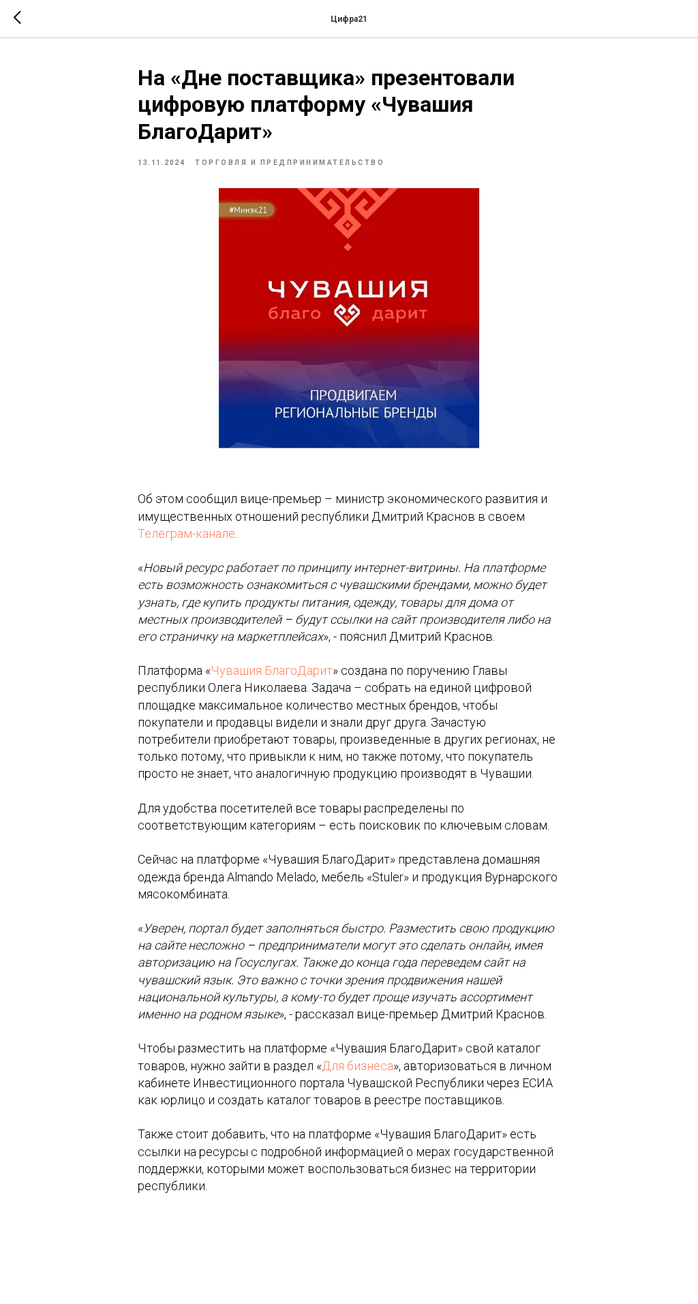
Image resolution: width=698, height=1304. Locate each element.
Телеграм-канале (186, 533)
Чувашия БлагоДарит (272, 670)
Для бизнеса (357, 1066)
